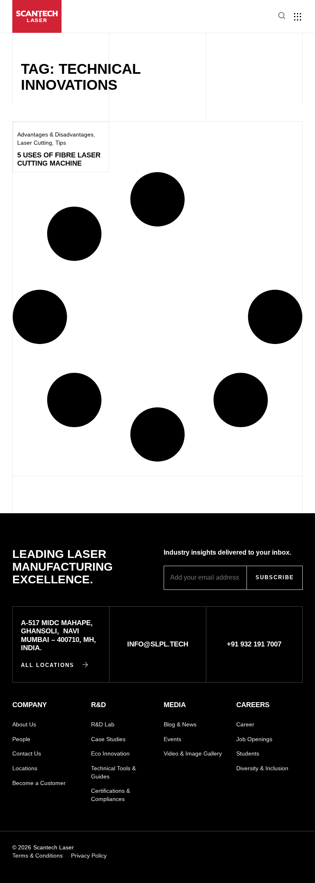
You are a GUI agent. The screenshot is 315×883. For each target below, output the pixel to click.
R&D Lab (102, 724)
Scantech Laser (53, 847)
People (21, 739)
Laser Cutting (34, 142)
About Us (24, 724)
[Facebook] (270, 847)
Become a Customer (39, 783)
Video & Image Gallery (193, 753)
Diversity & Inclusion (262, 768)
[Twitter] (299, 847)
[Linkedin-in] (185, 847)
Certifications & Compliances (110, 794)
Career (245, 724)
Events (172, 739)
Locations (24, 768)
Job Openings (254, 739)
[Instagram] (242, 847)
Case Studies (108, 739)
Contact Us (26, 753)
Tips (60, 142)
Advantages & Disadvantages (55, 134)
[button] (253, 17)
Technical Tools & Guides (113, 772)
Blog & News (180, 724)
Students (247, 753)
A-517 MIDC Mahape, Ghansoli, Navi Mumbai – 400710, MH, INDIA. (58, 635)
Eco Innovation (110, 753)
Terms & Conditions (37, 855)
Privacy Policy (89, 855)
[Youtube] (214, 847)
